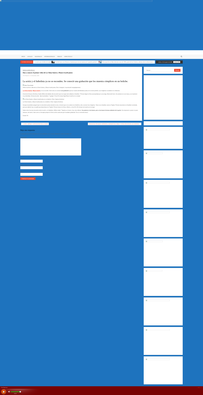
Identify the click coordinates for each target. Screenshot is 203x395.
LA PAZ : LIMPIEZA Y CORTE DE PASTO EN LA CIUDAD (35, 124)
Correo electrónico (25, 165)
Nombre (22, 158)
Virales (59, 56)
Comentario (23, 137)
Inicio (23, 56)
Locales (29, 56)
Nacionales (38, 56)
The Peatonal (26, 75)
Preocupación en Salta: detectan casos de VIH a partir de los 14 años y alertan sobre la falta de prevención (118, 62)
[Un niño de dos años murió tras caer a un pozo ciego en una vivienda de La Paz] (148, 62)
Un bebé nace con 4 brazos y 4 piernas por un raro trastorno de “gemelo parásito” (65, 62)
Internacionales (49, 56)
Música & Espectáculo (29, 70)
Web (21, 172)
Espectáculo (68, 56)
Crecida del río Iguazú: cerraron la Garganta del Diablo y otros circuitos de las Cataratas (114, 124)
